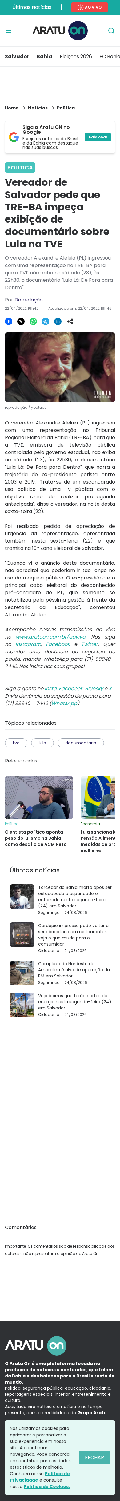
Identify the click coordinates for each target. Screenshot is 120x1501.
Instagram (28, 644)
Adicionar (97, 137)
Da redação (28, 299)
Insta (51, 688)
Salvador (17, 56)
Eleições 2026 (76, 56)
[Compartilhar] (70, 321)
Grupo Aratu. (92, 1413)
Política (66, 108)
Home (12, 108)
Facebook (58, 644)
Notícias (38, 108)
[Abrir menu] (8, 30)
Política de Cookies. (47, 1486)
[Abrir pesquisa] (111, 30)
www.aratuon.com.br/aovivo (50, 636)
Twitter (89, 644)
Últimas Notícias (31, 7)
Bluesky (94, 688)
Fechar (94, 1457)
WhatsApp (64, 703)
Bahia (44, 56)
